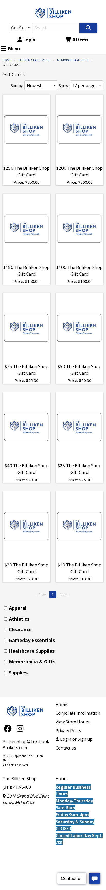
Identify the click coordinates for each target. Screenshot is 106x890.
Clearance (20, 629)
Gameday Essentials (32, 640)
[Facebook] (9, 728)
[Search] (88, 28)
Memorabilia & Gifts (72, 60)
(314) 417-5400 (17, 787)
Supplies (18, 672)
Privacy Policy (68, 730)
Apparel (17, 608)
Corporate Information (78, 713)
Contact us (66, 748)
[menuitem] (54, 608)
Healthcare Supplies (32, 651)
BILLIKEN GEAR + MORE (34, 60)
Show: (64, 85)
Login (29, 40)
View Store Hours (72, 722)
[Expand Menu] (3, 48)
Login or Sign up (75, 739)
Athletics (19, 619)
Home (7, 60)
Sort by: (17, 85)
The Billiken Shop (20, 779)
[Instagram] (20, 728)
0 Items (81, 40)
